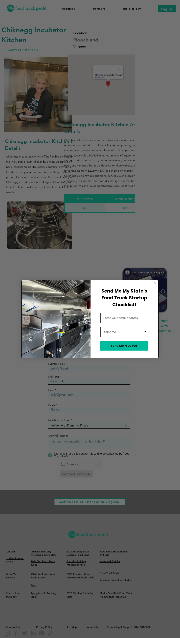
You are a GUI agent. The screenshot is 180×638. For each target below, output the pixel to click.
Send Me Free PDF (124, 346)
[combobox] (123, 332)
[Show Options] (145, 332)
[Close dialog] (155, 283)
